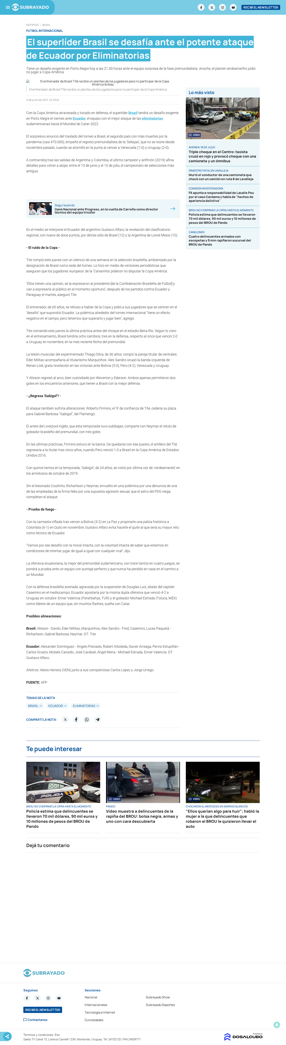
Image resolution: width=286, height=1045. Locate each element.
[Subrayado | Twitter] (211, 7)
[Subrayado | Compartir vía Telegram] (97, 719)
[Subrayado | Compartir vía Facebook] (76, 719)
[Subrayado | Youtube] (233, 7)
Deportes (32, 25)
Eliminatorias (84, 705)
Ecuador (79, 118)
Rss (58, 1035)
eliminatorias (152, 118)
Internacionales (96, 1005)
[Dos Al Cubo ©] (243, 1039)
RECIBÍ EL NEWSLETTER (260, 7)
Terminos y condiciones (38, 1035)
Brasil (46, 25)
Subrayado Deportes (160, 1005)
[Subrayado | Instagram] (222, 7)
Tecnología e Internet (100, 1012)
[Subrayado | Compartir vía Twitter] (65, 719)
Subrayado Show (158, 997)
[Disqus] (143, 906)
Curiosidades (94, 1020)
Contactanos (37, 1019)
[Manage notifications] (277, 1025)
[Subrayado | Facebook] (201, 7)
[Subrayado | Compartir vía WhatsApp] (86, 719)
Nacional (91, 997)
